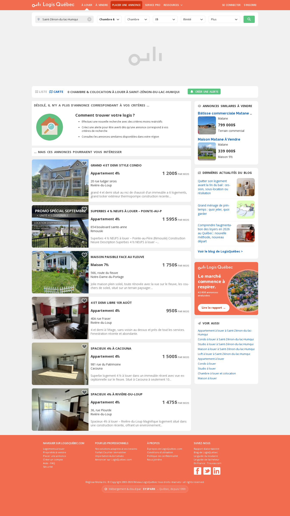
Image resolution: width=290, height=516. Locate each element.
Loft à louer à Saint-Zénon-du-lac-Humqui (224, 354)
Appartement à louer (211, 359)
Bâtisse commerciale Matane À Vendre (232, 113)
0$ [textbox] (156, 19)
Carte (58, 92)
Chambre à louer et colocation (217, 373)
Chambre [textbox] (133, 19)
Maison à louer (207, 378)
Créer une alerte (206, 91)
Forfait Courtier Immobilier (110, 452)
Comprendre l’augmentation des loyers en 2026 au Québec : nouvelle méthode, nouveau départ (215, 233)
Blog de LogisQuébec (206, 452)
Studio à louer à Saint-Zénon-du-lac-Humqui (225, 344)
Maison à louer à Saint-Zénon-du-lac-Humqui (226, 349)
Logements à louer (54, 448)
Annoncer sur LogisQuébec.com (113, 459)
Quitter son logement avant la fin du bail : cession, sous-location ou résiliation (214, 187)
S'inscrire (250, 5)
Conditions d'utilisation (160, 452)
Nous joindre (154, 459)
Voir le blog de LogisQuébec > (220, 251)
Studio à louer (207, 368)
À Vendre (102, 5)
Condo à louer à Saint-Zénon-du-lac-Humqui (226, 339)
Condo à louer (207, 363)
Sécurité (48, 466)
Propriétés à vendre (54, 452)
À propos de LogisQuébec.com (164, 448)
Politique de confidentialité (162, 455)
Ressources (172, 5)
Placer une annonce (126, 5)
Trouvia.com (214, 463)
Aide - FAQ (49, 463)
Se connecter (231, 5)
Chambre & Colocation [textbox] (106, 19)
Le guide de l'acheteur (206, 459)
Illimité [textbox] (187, 19)
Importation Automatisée (109, 455)
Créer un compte (53, 459)
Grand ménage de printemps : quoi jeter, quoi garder (213, 209)
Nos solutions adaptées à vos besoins (116, 448)
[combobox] (109, 19)
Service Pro (152, 5)
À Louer (87, 5)
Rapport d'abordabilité (206, 448)
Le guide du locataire (206, 455)
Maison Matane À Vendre (219, 139)
